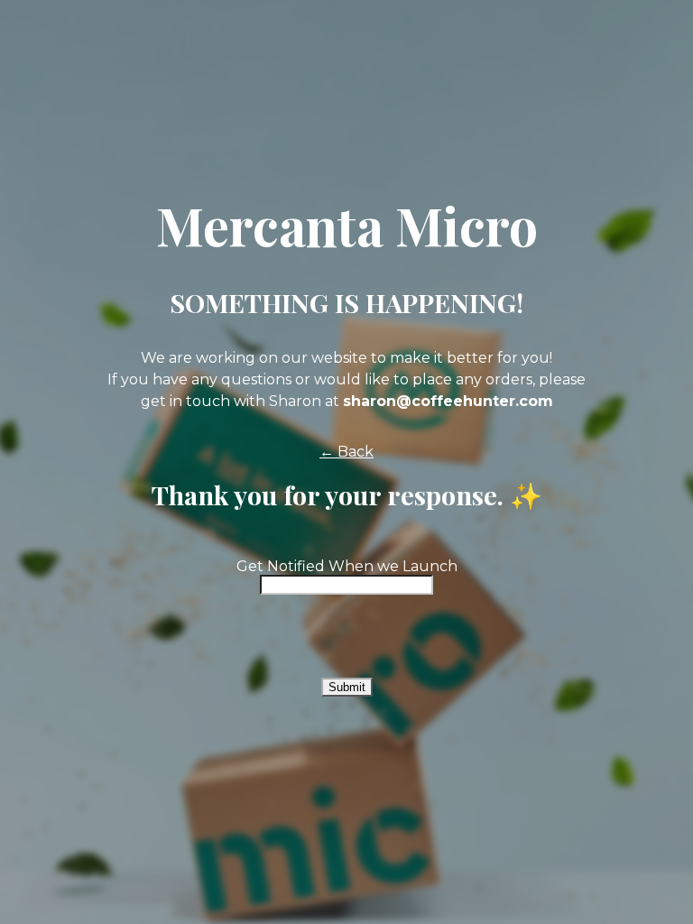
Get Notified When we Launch (346, 566)
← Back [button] (346, 451)
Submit (346, 687)
